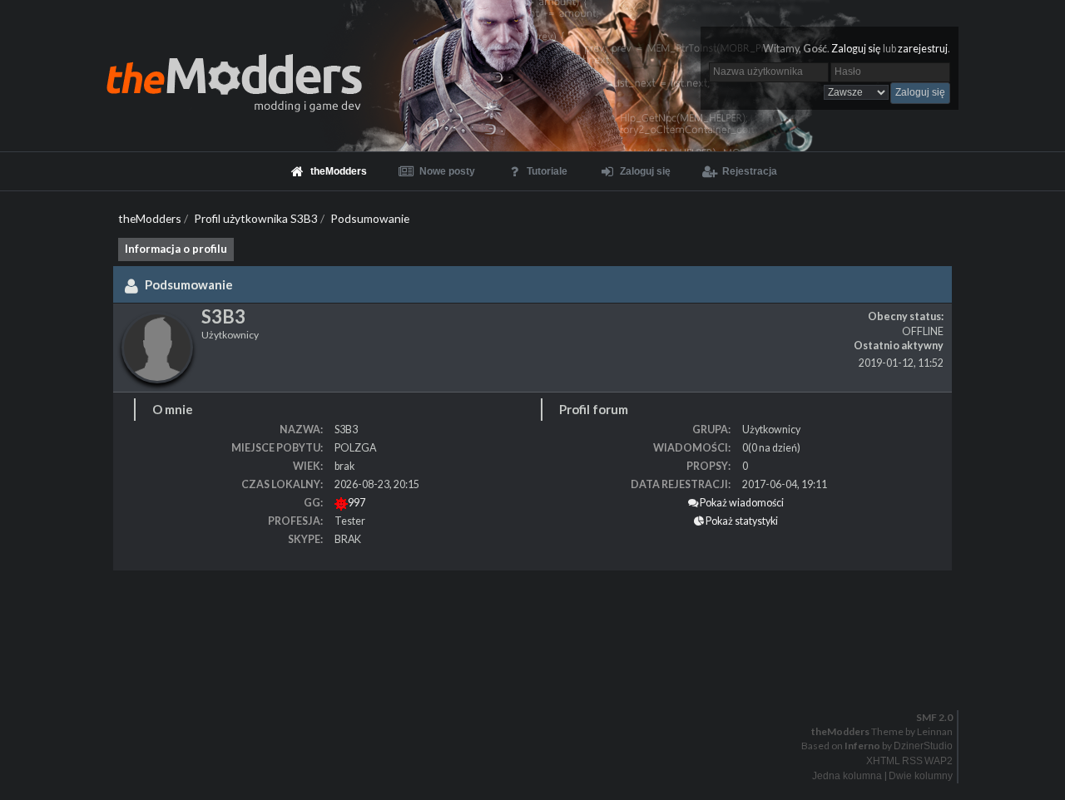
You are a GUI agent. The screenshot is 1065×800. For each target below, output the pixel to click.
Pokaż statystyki (741, 521)
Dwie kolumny (921, 776)
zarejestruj (923, 48)
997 (356, 502)
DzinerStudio (923, 746)
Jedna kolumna (847, 776)
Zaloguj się (856, 48)
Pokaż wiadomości (741, 502)
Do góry (539, 683)
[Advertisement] (499, 620)
